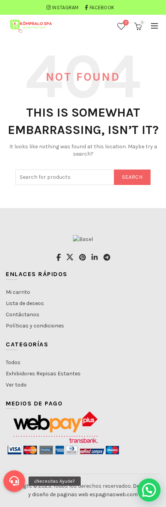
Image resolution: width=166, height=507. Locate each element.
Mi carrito (18, 292)
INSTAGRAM (65, 7)
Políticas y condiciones (35, 325)
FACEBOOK (102, 7)
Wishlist (126, 22)
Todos (13, 362)
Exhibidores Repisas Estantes (43, 373)
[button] (149, 490)
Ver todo (16, 385)
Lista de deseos (25, 303)
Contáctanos (22, 314)
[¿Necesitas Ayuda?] (14, 481)
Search (132, 177)
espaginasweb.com (114, 494)
